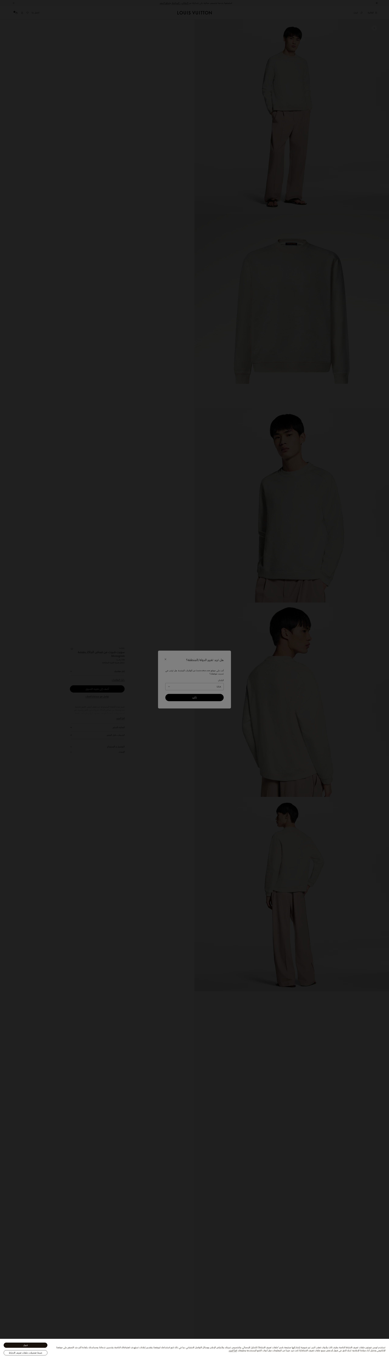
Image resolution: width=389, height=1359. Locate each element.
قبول (25, 1345)
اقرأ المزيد (233, 1350)
